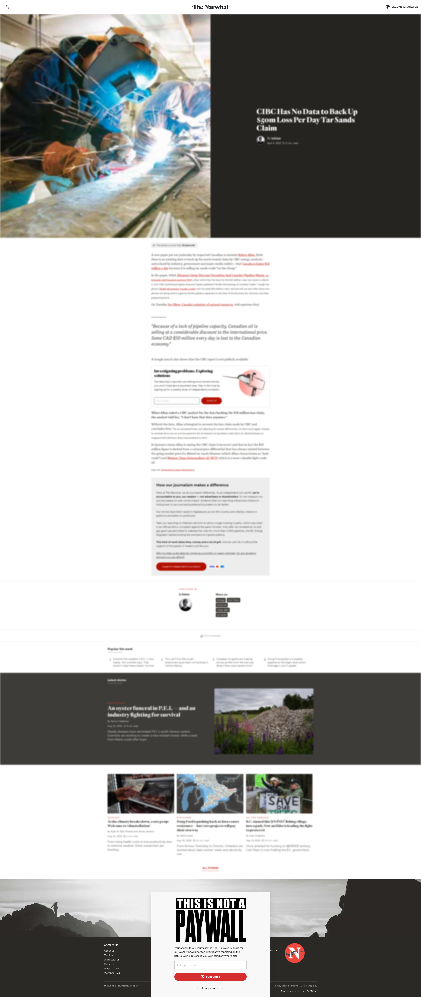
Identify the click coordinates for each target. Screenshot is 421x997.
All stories (210, 868)
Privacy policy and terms (286, 986)
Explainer (184, 817)
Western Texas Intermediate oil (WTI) (192, 458)
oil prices (221, 605)
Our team (109, 955)
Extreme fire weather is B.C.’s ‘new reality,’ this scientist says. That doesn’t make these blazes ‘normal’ (133, 662)
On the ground (257, 817)
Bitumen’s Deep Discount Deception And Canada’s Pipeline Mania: (221, 275)
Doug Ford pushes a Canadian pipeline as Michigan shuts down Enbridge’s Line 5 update (287, 662)
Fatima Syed (186, 835)
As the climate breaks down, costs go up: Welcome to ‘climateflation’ (138, 823)
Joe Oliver (233, 600)
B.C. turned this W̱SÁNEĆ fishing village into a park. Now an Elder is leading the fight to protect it (279, 825)
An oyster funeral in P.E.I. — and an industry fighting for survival (151, 711)
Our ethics (110, 964)
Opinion (113, 817)
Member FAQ (112, 972)
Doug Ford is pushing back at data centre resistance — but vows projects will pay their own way (208, 825)
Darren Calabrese (120, 721)
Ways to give (111, 968)
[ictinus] (262, 139)
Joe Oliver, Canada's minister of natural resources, (201, 304)
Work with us (111, 959)
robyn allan (222, 610)
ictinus (276, 138)
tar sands (221, 614)
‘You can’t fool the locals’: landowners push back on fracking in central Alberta (186, 662)
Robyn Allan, (247, 255)
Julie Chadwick (257, 835)
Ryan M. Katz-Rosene (122, 831)
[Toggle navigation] (7, 7)
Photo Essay (116, 703)
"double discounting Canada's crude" (177, 289)
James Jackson (146, 831)
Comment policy (309, 986)
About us (109, 950)
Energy (220, 600)
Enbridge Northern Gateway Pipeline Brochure (177, 470)
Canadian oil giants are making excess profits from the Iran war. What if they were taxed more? (235, 662)
